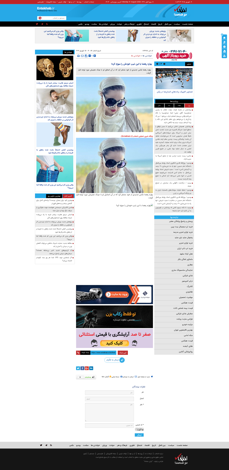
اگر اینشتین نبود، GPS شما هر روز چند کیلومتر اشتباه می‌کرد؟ (54, 259)
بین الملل (167, 24)
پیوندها (79, 2)
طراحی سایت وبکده (185, 319)
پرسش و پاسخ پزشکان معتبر (181, 221)
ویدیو (87, 24)
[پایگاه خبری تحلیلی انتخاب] (182, 12)
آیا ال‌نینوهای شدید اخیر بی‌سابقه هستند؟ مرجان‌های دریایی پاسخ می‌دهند (54, 252)
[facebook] (82, 368)
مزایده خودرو (187, 324)
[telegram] (42, 24)
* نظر (142, 404)
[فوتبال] (224, 46)
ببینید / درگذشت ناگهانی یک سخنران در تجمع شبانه (173, 184)
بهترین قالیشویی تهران (183, 330)
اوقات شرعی (62, 2)
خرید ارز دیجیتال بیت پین (182, 226)
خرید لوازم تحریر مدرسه (183, 232)
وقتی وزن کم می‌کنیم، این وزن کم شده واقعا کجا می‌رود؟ (53, 34)
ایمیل (142, 398)
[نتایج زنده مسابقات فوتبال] (224, 56)
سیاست (177, 24)
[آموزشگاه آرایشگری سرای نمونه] (114, 338)
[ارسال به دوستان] (82, 56)
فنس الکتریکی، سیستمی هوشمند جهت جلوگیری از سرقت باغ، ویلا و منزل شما (54, 209)
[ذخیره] (86, 56)
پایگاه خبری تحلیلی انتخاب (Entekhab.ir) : (136, 136)
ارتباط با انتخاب (89, 2)
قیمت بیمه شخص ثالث (183, 308)
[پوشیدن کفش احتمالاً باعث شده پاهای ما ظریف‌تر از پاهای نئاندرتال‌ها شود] (54, 134)
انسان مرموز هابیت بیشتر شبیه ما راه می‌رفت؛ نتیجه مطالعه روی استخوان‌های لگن (54, 84)
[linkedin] (91, 368)
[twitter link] (41, 445)
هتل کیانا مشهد (186, 253)
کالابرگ (190, 286)
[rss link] (51, 445)
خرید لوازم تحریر (186, 243)
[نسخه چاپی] (78, 56)
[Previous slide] (164, 64)
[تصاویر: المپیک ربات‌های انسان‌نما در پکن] (174, 78)
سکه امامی (188, 335)
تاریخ (160, 24)
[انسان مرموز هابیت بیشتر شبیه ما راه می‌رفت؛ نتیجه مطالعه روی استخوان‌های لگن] (54, 68)
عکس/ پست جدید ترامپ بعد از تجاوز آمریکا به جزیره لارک (173, 157)
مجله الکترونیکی (111, 453)
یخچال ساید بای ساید (184, 237)
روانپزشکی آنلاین (186, 351)
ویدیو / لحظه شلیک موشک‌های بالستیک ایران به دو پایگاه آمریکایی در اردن (173, 192)
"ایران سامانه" (148, 461)
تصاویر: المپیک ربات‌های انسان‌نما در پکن (175, 91)
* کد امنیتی (140, 424)
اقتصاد (153, 24)
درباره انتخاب (159, 453)
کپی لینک (122, 352)
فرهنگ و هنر (129, 24)
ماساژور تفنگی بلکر (185, 259)
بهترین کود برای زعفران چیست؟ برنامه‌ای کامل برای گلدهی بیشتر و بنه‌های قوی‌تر (54, 202)
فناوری (139, 24)
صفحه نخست (187, 24)
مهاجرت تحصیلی (186, 297)
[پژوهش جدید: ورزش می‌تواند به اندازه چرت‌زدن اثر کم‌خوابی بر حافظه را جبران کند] (54, 101)
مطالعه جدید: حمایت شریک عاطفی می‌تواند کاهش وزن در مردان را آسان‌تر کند (54, 245)
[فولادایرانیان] (114, 294)
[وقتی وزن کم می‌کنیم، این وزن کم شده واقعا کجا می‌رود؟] (54, 168)
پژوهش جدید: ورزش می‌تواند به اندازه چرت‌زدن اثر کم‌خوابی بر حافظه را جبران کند (154, 36)
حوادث (119, 24)
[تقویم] (224, 51)
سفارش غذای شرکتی (184, 313)
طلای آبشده (188, 346)
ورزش (112, 24)
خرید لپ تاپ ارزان (185, 248)
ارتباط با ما (148, 453)
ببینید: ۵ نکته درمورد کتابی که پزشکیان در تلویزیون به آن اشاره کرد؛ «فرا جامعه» (173, 209)
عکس (80, 24)
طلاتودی (189, 292)
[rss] (47, 24)
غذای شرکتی (188, 275)
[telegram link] (46, 445)
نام (143, 392)
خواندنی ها (103, 24)
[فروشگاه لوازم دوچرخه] (114, 316)
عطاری (190, 264)
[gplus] (87, 368)
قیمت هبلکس (187, 302)
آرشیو (85, 453)
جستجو (91, 453)
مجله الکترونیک (51, 2)
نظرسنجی (41, 2)
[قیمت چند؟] (224, 42)
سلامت (94, 24)
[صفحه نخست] (224, 37)
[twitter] (37, 24)
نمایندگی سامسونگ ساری (182, 270)
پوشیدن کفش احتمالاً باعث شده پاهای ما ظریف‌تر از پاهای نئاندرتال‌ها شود (104, 34)
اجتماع (146, 24)
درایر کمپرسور (187, 281)
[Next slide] (157, 64)
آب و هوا (71, 2)
